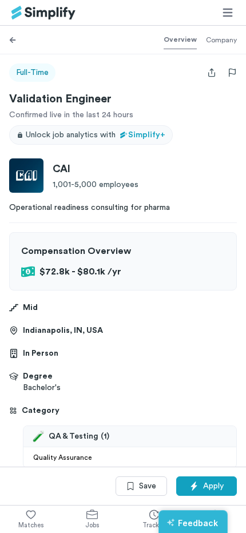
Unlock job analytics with (95, 135)
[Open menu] (228, 12)
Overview (180, 39)
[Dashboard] (43, 13)
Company (221, 40)
